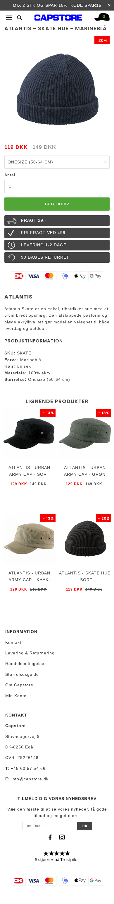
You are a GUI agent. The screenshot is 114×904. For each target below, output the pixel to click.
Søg (18, 17)
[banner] (58, 16)
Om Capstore (19, 685)
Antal (9, 175)
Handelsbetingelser (25, 663)
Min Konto (16, 695)
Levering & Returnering (30, 653)
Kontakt (13, 642)
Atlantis (18, 296)
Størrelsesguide (22, 674)
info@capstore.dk (30, 779)
